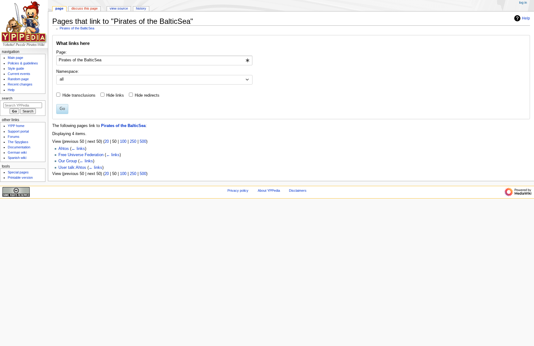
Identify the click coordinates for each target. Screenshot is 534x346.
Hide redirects (147, 95)
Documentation (19, 147)
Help (526, 18)
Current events (19, 74)
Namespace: (67, 71)
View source (119, 8)
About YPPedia (269, 190)
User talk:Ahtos (72, 167)
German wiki (17, 152)
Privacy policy (237, 190)
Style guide (16, 68)
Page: (61, 52)
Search (7, 98)
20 (106, 141)
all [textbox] (62, 79)
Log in (523, 2)
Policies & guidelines (23, 63)
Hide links (115, 95)
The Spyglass (18, 142)
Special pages (18, 172)
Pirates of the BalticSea (77, 28)
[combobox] (154, 60)
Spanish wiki (17, 158)
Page (59, 8)
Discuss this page (84, 8)
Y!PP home (16, 126)
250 (133, 141)
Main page (15, 57)
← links (78, 149)
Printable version (20, 177)
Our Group (67, 161)
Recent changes (20, 84)
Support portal (18, 131)
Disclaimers (298, 190)
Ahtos (63, 149)
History (141, 8)
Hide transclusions (78, 95)
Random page (18, 79)
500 (143, 141)
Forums (13, 136)
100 (123, 141)
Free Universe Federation (81, 155)
